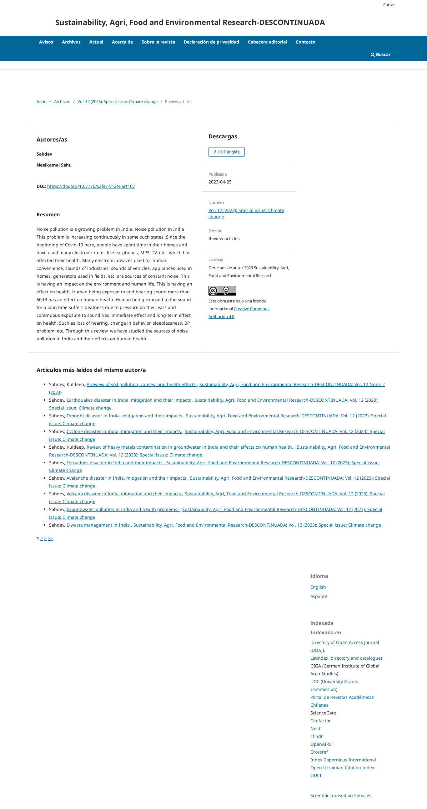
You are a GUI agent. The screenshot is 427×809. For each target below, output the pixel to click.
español (318, 596)
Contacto (305, 42)
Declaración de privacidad (211, 42)
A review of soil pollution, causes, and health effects (142, 384)
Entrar (389, 5)
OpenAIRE (321, 744)
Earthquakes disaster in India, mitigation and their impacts (129, 400)
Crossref (319, 752)
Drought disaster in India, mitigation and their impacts (125, 416)
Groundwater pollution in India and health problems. (123, 509)
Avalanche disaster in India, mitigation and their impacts (127, 478)
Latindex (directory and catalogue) (346, 658)
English (318, 587)
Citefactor (320, 721)
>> (50, 538)
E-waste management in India (99, 525)
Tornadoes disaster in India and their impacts (115, 463)
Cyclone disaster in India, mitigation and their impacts (124, 431)
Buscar (382, 54)
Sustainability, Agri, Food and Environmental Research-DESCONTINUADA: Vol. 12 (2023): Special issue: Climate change (257, 525)
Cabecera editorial (267, 42)
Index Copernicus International (343, 760)
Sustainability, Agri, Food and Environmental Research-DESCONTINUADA (190, 22)
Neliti (316, 728)
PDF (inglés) (228, 152)
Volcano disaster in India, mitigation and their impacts (124, 494)
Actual (96, 42)
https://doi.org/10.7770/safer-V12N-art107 (91, 186)
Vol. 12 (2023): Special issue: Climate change (118, 101)
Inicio (42, 101)
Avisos (46, 42)
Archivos (71, 42)
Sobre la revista (158, 42)
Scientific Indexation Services (340, 795)
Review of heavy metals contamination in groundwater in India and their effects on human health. (190, 447)
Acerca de (122, 42)
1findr (316, 736)
